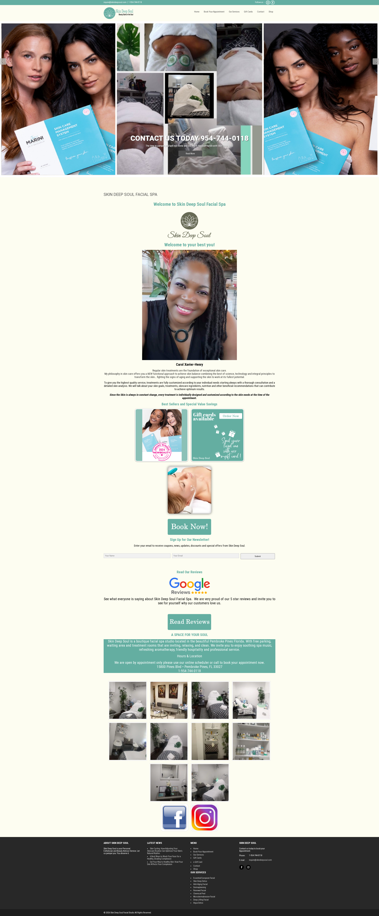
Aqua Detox (198, 903)
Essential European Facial (204, 878)
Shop (271, 11)
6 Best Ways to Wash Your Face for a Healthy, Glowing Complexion (164, 857)
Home (196, 11)
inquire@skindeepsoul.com (115, 2)
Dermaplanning (199, 887)
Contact (260, 11)
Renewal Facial (199, 890)
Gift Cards (248, 11)
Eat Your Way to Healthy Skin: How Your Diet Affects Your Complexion (165, 863)
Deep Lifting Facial (201, 900)
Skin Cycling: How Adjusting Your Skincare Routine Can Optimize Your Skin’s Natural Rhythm (164, 850)
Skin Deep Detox (200, 881)
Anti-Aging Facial (200, 884)
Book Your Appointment (214, 11)
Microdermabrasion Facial (204, 896)
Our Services (234, 11)
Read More (190, 153)
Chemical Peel (199, 893)
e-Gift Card (197, 862)
